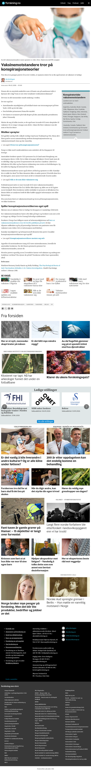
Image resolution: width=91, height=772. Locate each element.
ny (52, 304)
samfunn (29, 304)
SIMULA (67, 702)
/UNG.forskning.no (72, 636)
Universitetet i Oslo (70, 741)
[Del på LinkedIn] (8, 308)
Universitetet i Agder (71, 734)
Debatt (63, 3)
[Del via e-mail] (12, 308)
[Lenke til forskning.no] (29, 2)
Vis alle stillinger (45, 421)
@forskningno (71, 628)
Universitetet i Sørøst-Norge (73, 746)
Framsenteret (8, 716)
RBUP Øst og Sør (70, 695)
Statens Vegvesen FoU (71, 716)
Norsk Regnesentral (40, 745)
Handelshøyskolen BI (11, 721)
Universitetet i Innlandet (72, 739)
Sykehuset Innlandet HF (72, 724)
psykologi (6, 304)
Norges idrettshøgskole (42, 740)
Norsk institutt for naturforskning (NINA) (47, 753)
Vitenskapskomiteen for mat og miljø (76, 759)
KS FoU (7, 741)
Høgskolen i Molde (10, 726)
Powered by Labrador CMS (45, 769)
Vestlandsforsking (70, 751)
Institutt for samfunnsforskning (14, 738)
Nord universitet (39, 725)
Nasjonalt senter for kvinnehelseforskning (47, 716)
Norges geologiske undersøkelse (44, 738)
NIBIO (6, 755)
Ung (69, 3)
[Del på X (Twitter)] (5, 308)
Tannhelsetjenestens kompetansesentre (76, 726)
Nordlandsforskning (41, 728)
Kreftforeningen (9, 743)
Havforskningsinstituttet (12, 723)
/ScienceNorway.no (72, 639)
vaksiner (38, 304)
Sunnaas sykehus (70, 721)
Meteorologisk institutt (11, 750)
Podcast (76, 3)
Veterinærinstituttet (71, 754)
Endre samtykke (11, 679)
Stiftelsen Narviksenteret (72, 719)
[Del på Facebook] (2, 308)
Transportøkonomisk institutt (74, 729)
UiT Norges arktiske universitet (74, 731)
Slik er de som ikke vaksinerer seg (24, 180)
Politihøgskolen (69, 690)
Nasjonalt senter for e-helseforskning (46, 713)
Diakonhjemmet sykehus (12, 700)
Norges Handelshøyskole (42, 733)
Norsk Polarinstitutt (40, 743)
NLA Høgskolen (39, 690)
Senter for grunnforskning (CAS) (74, 707)
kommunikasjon (18, 304)
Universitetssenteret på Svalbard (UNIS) (76, 749)
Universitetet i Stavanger (72, 744)
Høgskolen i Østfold (10, 728)
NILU (6, 762)
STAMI (67, 714)
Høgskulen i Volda (10, 731)
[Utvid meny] (89, 3)
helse (46, 304)
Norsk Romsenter (40, 748)
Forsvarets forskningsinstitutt (13, 713)
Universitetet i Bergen (71, 736)
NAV (6, 753)
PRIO (66, 693)
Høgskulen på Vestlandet (12, 733)
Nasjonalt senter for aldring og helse (45, 711)
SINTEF (67, 705)
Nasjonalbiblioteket (40, 704)
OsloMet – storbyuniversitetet (43, 758)
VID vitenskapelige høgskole (73, 756)
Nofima (37, 723)
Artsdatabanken (9, 697)
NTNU (36, 701)
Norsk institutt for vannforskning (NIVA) (46, 755)
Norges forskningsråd (41, 735)
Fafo (6, 707)
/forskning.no (71, 632)
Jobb (82, 3)
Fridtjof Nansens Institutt (12, 718)
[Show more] (75, 138)
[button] (4, 406)
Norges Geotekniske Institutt (43, 730)
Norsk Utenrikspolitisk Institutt (44, 750)
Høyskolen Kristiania (11, 736)
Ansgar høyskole (9, 690)
